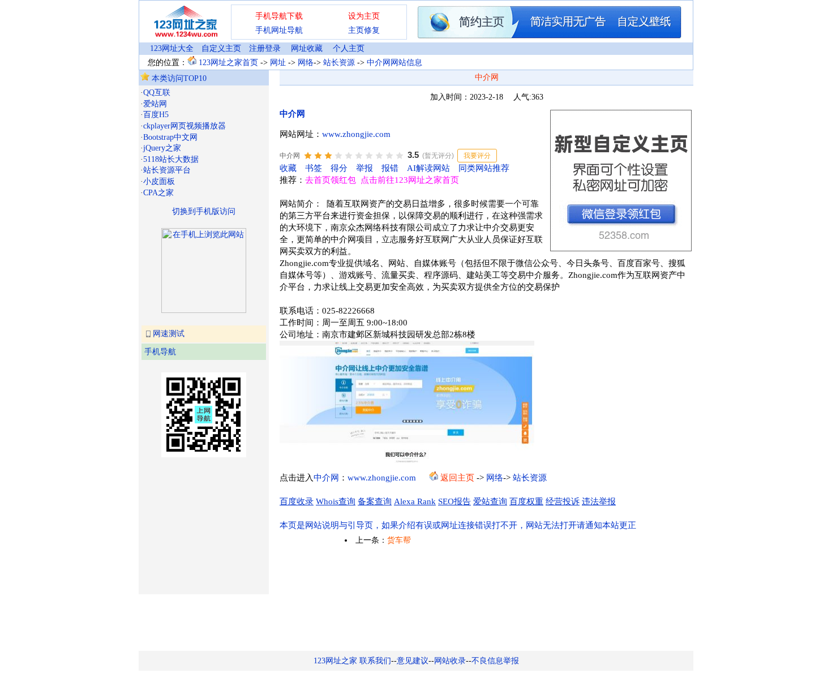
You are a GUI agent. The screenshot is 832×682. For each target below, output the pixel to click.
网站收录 (450, 661)
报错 (389, 168)
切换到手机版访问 (203, 211)
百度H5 (156, 114)
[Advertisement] (197, 524)
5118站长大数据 (171, 159)
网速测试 (169, 333)
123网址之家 (335, 661)
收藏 (288, 168)
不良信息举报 (495, 661)
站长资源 (339, 62)
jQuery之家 (162, 148)
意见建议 (412, 661)
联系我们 (375, 661)
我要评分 (477, 156)
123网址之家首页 (228, 62)
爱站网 (155, 104)
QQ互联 (156, 92)
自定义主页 (221, 48)
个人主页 (348, 48)
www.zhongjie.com (356, 134)
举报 (364, 168)
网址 (278, 62)
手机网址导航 (279, 30)
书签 (313, 168)
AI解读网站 (428, 168)
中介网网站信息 (394, 62)
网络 (306, 62)
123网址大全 (172, 48)
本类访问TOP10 (178, 78)
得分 (339, 168)
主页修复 (364, 30)
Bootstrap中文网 (170, 137)
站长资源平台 (167, 170)
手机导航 (160, 352)
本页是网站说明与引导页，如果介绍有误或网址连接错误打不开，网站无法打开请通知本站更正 (458, 525)
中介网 (292, 113)
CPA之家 (158, 192)
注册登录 (265, 48)
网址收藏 (307, 48)
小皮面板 (159, 181)
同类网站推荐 (483, 168)
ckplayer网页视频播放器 (184, 126)
